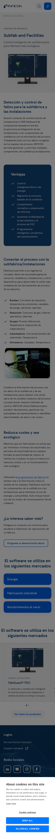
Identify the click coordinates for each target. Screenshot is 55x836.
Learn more (11, 803)
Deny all (27, 820)
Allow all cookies (27, 829)
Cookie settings (27, 812)
